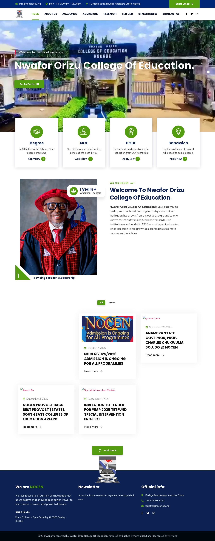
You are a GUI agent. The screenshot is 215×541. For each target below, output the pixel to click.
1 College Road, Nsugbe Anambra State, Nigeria (114, 3)
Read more (91, 371)
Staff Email (182, 4)
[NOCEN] (19, 14)
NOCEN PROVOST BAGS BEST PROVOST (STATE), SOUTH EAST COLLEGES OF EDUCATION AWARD (45, 412)
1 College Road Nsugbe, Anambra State (164, 495)
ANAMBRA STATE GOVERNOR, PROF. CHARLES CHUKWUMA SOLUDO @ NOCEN (165, 340)
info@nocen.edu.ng (30, 3)
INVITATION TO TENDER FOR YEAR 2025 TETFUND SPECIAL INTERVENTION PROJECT (105, 412)
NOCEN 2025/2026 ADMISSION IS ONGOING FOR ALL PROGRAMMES (105, 359)
